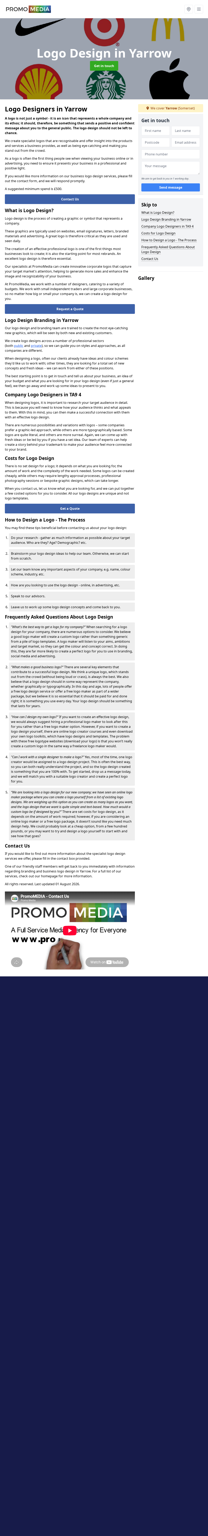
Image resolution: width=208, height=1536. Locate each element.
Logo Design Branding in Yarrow (166, 219)
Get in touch (104, 66)
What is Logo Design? (157, 212)
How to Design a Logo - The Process (169, 240)
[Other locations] (188, 9)
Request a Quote (69, 309)
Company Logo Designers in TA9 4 (167, 226)
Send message (170, 187)
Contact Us (70, 199)
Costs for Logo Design (158, 233)
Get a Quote (70, 508)
